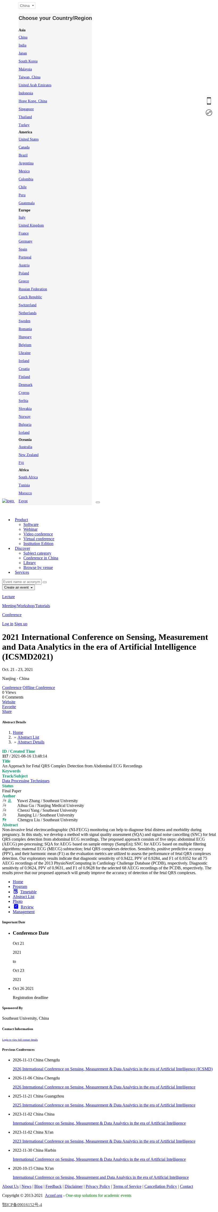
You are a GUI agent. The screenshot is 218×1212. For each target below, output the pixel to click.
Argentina (26, 163)
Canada (24, 147)
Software (31, 524)
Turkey (24, 125)
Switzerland (27, 305)
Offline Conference (39, 687)
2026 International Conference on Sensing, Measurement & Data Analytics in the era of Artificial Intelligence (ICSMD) (113, 1069)
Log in (7, 624)
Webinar (30, 529)
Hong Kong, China (33, 101)
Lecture (8, 596)
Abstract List (28, 737)
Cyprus (24, 393)
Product (21, 519)
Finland (24, 377)
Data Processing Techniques (25, 781)
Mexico (24, 171)
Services (22, 572)
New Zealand (29, 455)
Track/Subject (15, 776)
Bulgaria (25, 425)
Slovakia (25, 409)
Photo (18, 901)
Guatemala (27, 203)
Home (18, 732)
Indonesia (26, 93)
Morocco (25, 493)
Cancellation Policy (160, 1186)
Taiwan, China (29, 77)
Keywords (11, 771)
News (26, 1186)
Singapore (26, 109)
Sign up (20, 624)
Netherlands (27, 313)
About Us (10, 1186)
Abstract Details (31, 742)
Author (8, 796)
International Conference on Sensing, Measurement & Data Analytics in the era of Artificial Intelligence (99, 1123)
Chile (23, 187)
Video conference (38, 534)
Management (24, 911)
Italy (22, 217)
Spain (23, 249)
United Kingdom (31, 225)
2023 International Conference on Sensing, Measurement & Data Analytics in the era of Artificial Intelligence (104, 1141)
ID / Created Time (18, 751)
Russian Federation (33, 289)
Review (27, 907)
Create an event (17, 587)
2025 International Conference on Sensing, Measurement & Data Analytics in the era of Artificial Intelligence (104, 1105)
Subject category (37, 553)
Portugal (25, 257)
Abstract (10, 825)
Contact (186, 1186)
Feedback (53, 1186)
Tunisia (24, 485)
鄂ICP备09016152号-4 (22, 1204)
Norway (25, 417)
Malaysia (25, 69)
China (23, 37)
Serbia (23, 401)
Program (20, 886)
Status (7, 786)
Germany (25, 241)
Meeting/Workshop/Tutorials (26, 605)
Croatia (24, 369)
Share (7, 711)
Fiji (21, 463)
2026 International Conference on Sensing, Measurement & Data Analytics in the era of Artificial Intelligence (104, 1087)
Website (8, 702)
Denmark (25, 385)
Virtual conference (38, 539)
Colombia (26, 179)
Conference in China (40, 558)
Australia (25, 447)
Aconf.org (53, 1195)
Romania (25, 329)
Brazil (23, 155)
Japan (23, 53)
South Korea (28, 61)
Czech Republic (30, 297)
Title (6, 761)
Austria (24, 265)
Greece (24, 281)
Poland (24, 273)
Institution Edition (38, 543)
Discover (22, 548)
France (24, 233)
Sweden (24, 321)
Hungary (25, 337)
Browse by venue (38, 567)
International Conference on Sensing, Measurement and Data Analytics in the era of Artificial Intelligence (101, 1177)
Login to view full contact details (20, 1039)
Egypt (23, 501)
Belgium (25, 345)
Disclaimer (74, 1186)
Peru (22, 195)
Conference (12, 615)
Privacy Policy (98, 1186)
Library (29, 562)
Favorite (9, 706)
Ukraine (25, 353)
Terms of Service (127, 1186)
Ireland (24, 361)
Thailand (25, 117)
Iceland (24, 433)
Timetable (28, 892)
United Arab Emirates (35, 85)
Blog (38, 1186)
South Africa (28, 477)
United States (29, 139)
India (22, 45)
